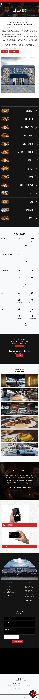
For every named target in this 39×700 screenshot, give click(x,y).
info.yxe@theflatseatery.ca (10, 592)
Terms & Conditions (19, 688)
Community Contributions (18, 685)
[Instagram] (25, 697)
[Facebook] (29, 697)
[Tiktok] (36, 697)
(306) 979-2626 (9, 589)
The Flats (11, 697)
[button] (19, 346)
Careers (9, 685)
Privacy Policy (28, 685)
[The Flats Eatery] (19, 679)
